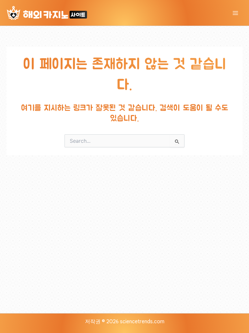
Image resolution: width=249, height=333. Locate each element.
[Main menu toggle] (235, 13)
